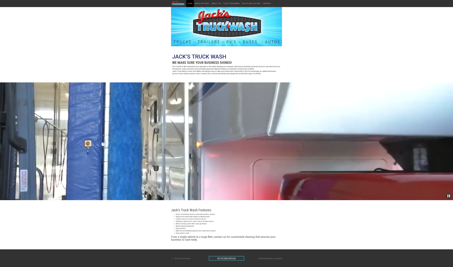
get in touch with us (226, 258)
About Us (216, 3)
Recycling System (251, 3)
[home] (178, 3)
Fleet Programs (232, 3)
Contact (267, 3)
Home (190, 3)
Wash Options (202, 3)
